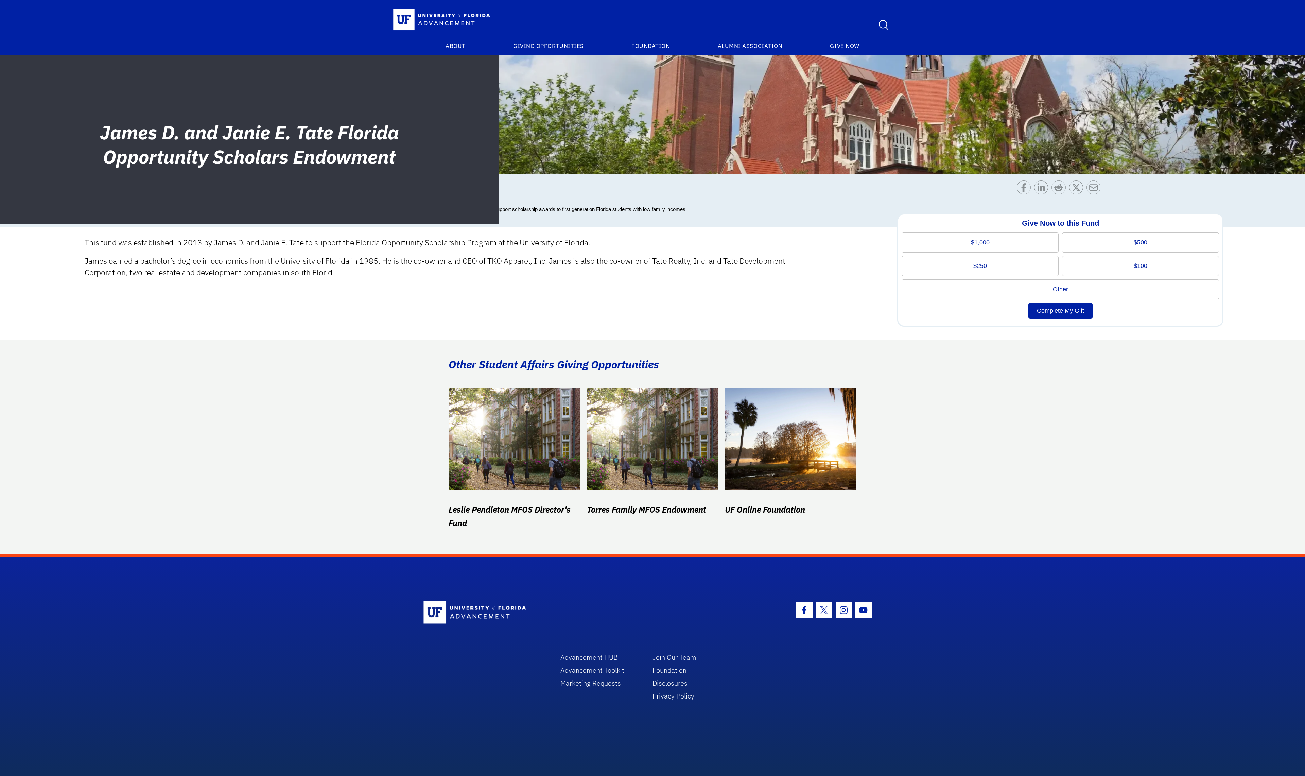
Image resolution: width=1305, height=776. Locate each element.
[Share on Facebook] (1025, 189)
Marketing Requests (590, 683)
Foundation (650, 46)
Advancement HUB (589, 657)
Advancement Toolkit (592, 670)
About (456, 46)
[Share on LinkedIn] (1042, 189)
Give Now (844, 46)
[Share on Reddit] (1060, 189)
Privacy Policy (673, 696)
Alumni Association (750, 46)
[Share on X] (1077, 189)
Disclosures (670, 683)
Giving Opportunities (548, 46)
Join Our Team (674, 657)
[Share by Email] (1095, 189)
